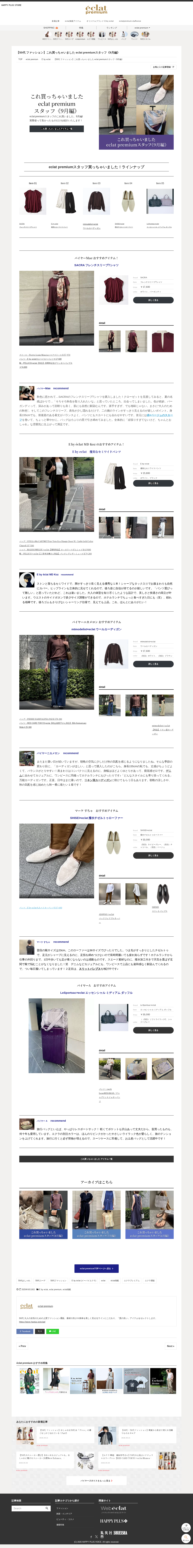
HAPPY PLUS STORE (11, 5)
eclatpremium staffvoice (130, 21)
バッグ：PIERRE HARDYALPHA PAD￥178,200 (40, 718)
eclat (103, 1280)
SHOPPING (48, 28)
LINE (53, 1331)
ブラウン (163, 543)
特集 (81, 28)
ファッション (62, 1508)
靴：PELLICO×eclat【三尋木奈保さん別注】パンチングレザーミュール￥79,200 (55, 553)
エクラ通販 (150, 1280)
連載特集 (60, 1525)
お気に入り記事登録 (162, 67)
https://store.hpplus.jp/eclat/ (32, 1322)
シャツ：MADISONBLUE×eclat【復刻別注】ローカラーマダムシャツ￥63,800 (55, 549)
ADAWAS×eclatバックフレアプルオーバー (109, 918)
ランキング (111, 28)
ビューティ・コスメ (65, 1519)
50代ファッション (58, 1280)
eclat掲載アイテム (73, 21)
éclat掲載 (115, 1280)
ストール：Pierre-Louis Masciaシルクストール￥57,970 (44, 354)
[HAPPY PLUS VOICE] (96, 9)
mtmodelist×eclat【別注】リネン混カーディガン (163, 729)
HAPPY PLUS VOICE (91, 1542)
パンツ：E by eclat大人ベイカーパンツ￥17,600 (40, 359)
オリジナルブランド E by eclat (100, 21)
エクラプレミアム (132, 1280)
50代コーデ (40, 1280)
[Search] (47, 1508)
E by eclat (43, 1289)
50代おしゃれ (24, 1280)
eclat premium (141, 28)
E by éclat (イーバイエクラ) (84, 1280)
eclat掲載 (67, 1289)
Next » (170, 1346)
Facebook (25, 1331)
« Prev (22, 1346)
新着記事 (56, 21)
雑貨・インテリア (64, 1514)
